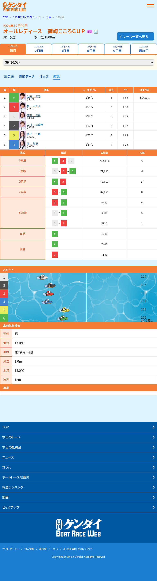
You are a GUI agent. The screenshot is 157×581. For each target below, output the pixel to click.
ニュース (8, 457)
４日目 (91, 49)
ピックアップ (10, 507)
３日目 (65, 49)
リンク (55, 549)
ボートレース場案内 (15, 477)
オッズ (43, 76)
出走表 (9, 76)
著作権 (43, 549)
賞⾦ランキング (12, 487)
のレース (27, 17)
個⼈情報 (29, 549)
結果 (56, 76)
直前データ (27, 76)
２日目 (39, 49)
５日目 (117, 49)
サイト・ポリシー (10, 549)
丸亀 (48, 17)
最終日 (144, 49)
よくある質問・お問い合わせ (77, 549)
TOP (5, 17)
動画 (5, 497)
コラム (6, 467)
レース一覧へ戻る (135, 36)
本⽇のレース (11, 437)
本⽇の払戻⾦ (11, 447)
